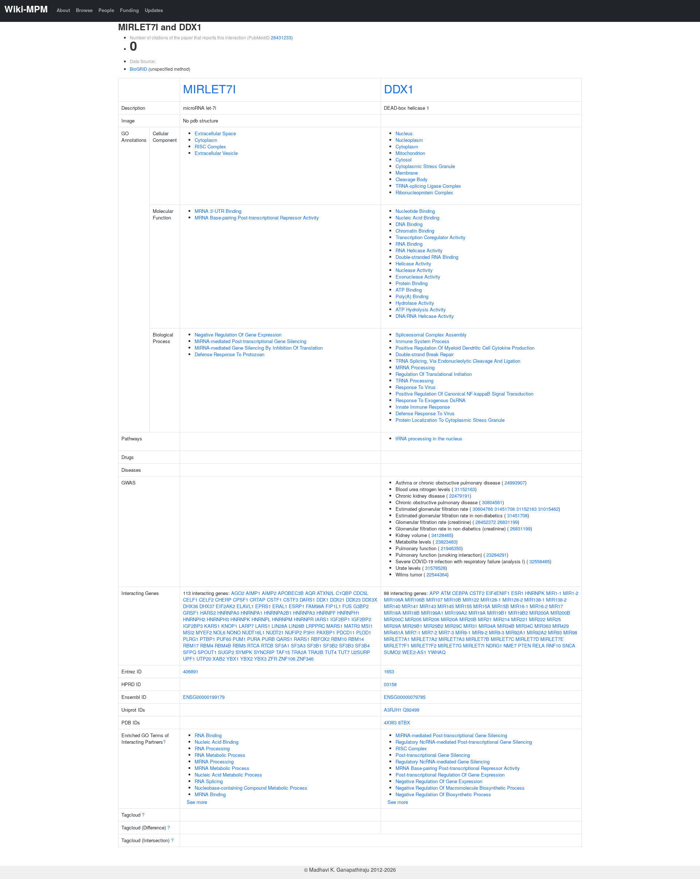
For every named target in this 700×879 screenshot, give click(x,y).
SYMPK (244, 652)
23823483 (446, 541)
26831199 (507, 521)
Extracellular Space (215, 133)
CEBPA (460, 593)
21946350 (451, 548)
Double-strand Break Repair (425, 354)
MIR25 (554, 619)
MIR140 (392, 606)
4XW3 (390, 722)
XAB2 (219, 658)
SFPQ (189, 652)
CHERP (223, 599)
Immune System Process (423, 341)
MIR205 (413, 619)
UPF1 (189, 658)
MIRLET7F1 (396, 645)
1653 (389, 671)
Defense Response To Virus (425, 413)
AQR (310, 593)
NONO (234, 632)
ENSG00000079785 (404, 696)
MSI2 (188, 632)
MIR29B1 (412, 625)
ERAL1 (279, 606)
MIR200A (539, 612)
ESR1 (517, 593)
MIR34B (505, 625)
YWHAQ (437, 652)
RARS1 (302, 638)
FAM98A (315, 606)
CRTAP (257, 599)
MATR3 (352, 625)
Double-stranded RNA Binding (427, 256)
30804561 (492, 502)
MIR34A (487, 625)
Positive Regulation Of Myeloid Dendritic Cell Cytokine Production (465, 347)
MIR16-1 (519, 606)
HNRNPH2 (194, 619)
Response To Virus (416, 387)
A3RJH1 (392, 709)
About (63, 10)
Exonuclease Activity (418, 276)
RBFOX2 (320, 638)
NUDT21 (275, 632)
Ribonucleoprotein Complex (424, 192)
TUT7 (344, 652)
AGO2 (237, 593)
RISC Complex (210, 146)
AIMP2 (269, 593)
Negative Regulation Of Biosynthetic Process (443, 794)
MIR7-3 (446, 632)
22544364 (437, 574)
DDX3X (369, 599)
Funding (129, 10)
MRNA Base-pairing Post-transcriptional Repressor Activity (257, 217)
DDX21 (337, 599)
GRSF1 (191, 612)
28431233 (281, 37)
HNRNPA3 (304, 612)
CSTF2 (477, 593)
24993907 (515, 482)
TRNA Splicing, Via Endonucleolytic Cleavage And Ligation (458, 360)
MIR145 (446, 606)
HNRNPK (240, 619)
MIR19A (477, 612)
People (106, 10)
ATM (446, 593)
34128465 (441, 535)
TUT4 (331, 652)
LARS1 (262, 625)
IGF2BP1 (340, 619)
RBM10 (339, 638)
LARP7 (246, 625)
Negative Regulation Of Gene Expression (238, 334)
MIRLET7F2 (423, 645)
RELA (538, 645)
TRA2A (299, 652)
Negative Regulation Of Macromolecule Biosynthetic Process (460, 787)
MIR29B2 (433, 625)
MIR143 (428, 606)
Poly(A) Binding (412, 296)
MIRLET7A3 (451, 638)
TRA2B (315, 652)
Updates (154, 10)
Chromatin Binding (415, 230)
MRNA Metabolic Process (222, 768)
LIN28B (296, 625)
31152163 (465, 489)
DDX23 (353, 599)
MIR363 (542, 625)
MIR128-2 (512, 599)
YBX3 (260, 658)
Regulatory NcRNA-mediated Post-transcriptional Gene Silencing (464, 741)
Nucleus (404, 133)
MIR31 (470, 625)
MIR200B (560, 612)
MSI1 (367, 625)
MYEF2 (204, 632)
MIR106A (394, 599)
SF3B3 (346, 645)
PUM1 (239, 638)
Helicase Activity (413, 263)
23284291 (496, 554)
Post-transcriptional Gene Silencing (433, 754)
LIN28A (279, 625)
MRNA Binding (210, 794)
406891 (190, 671)
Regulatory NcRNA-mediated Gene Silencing (443, 761)
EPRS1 (263, 606)
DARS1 (307, 599)
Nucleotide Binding (415, 210)
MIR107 (434, 599)
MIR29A (392, 625)
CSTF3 (290, 599)
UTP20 (204, 658)
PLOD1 (363, 632)
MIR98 (570, 632)
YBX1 (232, 658)
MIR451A (394, 632)
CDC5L (360, 593)
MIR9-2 (479, 632)
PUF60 (224, 638)
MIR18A (392, 612)
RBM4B (223, 645)
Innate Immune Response (423, 406)
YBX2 (246, 658)
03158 (390, 684)
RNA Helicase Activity (419, 250)
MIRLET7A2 (424, 638)
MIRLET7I (209, 88)
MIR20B (468, 619)
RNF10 (553, 645)
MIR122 (471, 599)
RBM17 (191, 645)
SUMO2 (392, 652)
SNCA (568, 645)
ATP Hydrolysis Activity (421, 309)
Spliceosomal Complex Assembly (431, 334)
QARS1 (284, 638)
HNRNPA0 (228, 612)
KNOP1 (229, 625)
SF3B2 (330, 645)
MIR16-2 (539, 606)
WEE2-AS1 (414, 652)
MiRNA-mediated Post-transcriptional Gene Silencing (250, 341)
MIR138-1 (534, 599)
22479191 (459, 495)
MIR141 (410, 606)
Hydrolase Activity (415, 302)
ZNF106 (287, 658)
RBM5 (239, 645)
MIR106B (415, 599)
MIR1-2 (570, 593)
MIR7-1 (412, 632)
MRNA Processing (415, 367)
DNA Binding (409, 224)
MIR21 (485, 619)
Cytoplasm (206, 139)
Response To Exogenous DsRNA (431, 400)
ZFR (272, 658)
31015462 (548, 508)
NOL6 (219, 632)
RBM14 (356, 638)
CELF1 (190, 599)
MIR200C (394, 619)
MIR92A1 (515, 632)
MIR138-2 (556, 599)
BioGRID (138, 69)
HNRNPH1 (348, 612)
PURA (253, 638)
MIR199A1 (432, 612)
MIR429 (560, 625)
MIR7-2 (429, 632)
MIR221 (519, 619)
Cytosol (404, 159)
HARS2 (208, 612)
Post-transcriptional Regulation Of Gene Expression (450, 774)
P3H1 (309, 632)
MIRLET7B (477, 638)
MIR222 (537, 619)
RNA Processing (212, 748)
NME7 (510, 645)
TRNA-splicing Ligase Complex (428, 185)
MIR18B (411, 612)
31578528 (435, 567)
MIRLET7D (527, 638)
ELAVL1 (245, 606)
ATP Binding (409, 289)
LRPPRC (315, 625)
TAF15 (283, 652)
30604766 (482, 508)
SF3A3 (298, 645)
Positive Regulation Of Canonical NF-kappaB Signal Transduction (464, 393)
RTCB (267, 645)
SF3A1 (282, 645)
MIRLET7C (502, 638)
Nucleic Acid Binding (417, 217)
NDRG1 (494, 645)
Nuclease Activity (414, 270)
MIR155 (463, 606)
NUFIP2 (293, 632)
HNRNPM (282, 619)
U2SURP (360, 652)
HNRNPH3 (218, 619)
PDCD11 (346, 632)
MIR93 (555, 632)
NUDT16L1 (253, 632)
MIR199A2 (456, 612)
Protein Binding (412, 283)
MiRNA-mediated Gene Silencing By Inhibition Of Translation (259, 347)
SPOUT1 (207, 652)
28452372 (485, 521)
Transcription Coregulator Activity (431, 237)
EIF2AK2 (225, 606)
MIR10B (452, 599)
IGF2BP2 (361, 619)
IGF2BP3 (193, 625)
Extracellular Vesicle (216, 152)
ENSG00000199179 (204, 696)
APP (434, 593)
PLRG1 (190, 638)
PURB (268, 638)
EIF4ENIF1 (498, 593)
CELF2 (206, 599)
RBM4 (206, 645)
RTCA (253, 645)
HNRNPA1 (251, 612)
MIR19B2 (518, 612)
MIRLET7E (552, 638)
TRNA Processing (414, 380)
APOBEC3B (291, 593)
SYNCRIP (264, 652)
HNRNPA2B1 (278, 612)
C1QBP (344, 593)
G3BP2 (361, 606)
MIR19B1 (497, 612)
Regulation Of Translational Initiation (434, 373)
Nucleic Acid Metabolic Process (228, 774)
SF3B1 (314, 645)
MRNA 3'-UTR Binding (218, 210)
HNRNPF (326, 612)
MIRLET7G (450, 645)
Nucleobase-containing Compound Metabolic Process (251, 787)
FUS (347, 606)
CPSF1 (240, 599)
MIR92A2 (537, 632)
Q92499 (411, 709)
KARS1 (212, 625)
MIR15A (481, 606)
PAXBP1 (325, 632)
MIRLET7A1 (397, 638)
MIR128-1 (491, 599)
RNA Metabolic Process (220, 754)
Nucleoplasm (409, 139)
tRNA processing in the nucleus (429, 438)
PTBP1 (207, 638)
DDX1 (399, 88)
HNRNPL (261, 619)
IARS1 (322, 619)
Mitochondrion (410, 152)
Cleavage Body (412, 179)
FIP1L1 (333, 606)
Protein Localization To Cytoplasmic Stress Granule (450, 419)
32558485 (539, 561)
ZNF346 (305, 658)
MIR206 (431, 619)
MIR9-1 (463, 632)
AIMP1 (253, 593)
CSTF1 (274, 599)
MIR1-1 (553, 593)
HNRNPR (304, 619)
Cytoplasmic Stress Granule (425, 166)
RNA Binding (409, 243)
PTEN (524, 645)
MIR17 (556, 606)
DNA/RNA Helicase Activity (425, 315)
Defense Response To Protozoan (229, 354)
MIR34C (524, 625)
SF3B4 (362, 645)
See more (197, 801)
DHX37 (206, 606)
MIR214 (501, 619)
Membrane (407, 172)
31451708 (504, 508)
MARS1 (334, 625)
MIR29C (453, 625)
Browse (84, 10)
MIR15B (500, 606)
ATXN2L (325, 593)
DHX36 (190, 606)
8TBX (404, 722)
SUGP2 (226, 652)
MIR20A (449, 619)
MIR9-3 (496, 632)
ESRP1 (296, 606)
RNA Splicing (209, 781)
